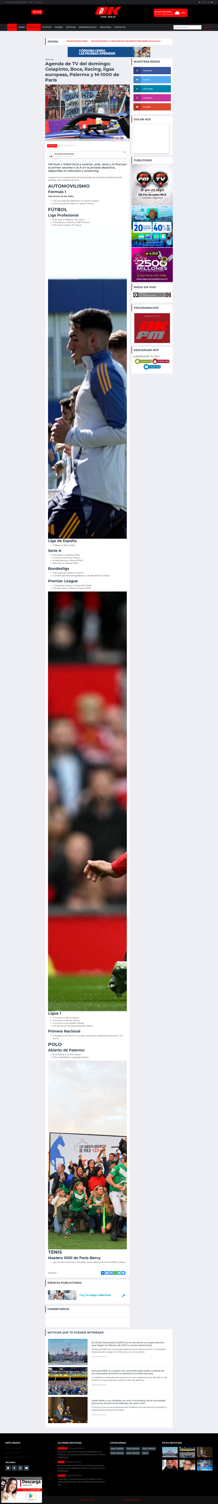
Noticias (71, 27)
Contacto (38, 2)
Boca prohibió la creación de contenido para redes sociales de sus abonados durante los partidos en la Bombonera (67, 41)
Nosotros (105, 27)
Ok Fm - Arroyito (86, 1500)
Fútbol (61, 1462)
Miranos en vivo (88, 27)
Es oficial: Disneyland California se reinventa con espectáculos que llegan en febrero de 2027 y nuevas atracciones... (81, 1454)
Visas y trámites (117, 1449)
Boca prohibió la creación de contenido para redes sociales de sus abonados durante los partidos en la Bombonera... (81, 1468)
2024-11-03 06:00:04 (67, 145)
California (62, 1448)
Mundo (59, 27)
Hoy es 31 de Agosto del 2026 (16, 2)
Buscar (206, 27)
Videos (145, 1453)
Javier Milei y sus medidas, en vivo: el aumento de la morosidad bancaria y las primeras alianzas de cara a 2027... (81, 1481)
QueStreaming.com (132, 1500)
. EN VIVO (36, 12)
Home (12, 27)
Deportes (33, 27)
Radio (31, 2)
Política (47, 27)
